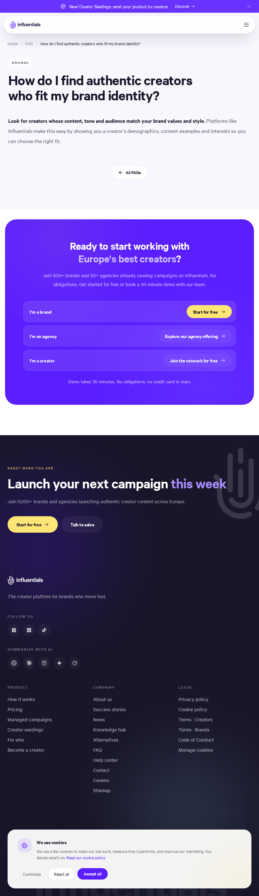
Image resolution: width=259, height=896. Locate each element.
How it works (21, 699)
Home (13, 43)
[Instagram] (14, 630)
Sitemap (102, 790)
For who (16, 739)
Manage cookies (195, 750)
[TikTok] (44, 630)
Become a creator (26, 750)
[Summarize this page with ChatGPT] (14, 663)
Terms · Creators (195, 719)
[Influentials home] (25, 24)
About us (102, 699)
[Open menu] (246, 24)
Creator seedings (25, 729)
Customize (32, 874)
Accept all (92, 874)
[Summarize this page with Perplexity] (44, 663)
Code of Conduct (196, 739)
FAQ (29, 43)
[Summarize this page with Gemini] (59, 663)
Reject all (61, 874)
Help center (105, 760)
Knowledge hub (109, 729)
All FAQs (133, 172)
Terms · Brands (193, 729)
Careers (101, 780)
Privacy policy (193, 699)
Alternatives (105, 739)
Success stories (109, 709)
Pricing (15, 709)
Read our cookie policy (85, 857)
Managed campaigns (30, 719)
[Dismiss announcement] (249, 6)
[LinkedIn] (29, 630)
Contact (101, 770)
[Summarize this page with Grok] (74, 663)
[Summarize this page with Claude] (29, 663)
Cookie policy (192, 709)
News (99, 719)
